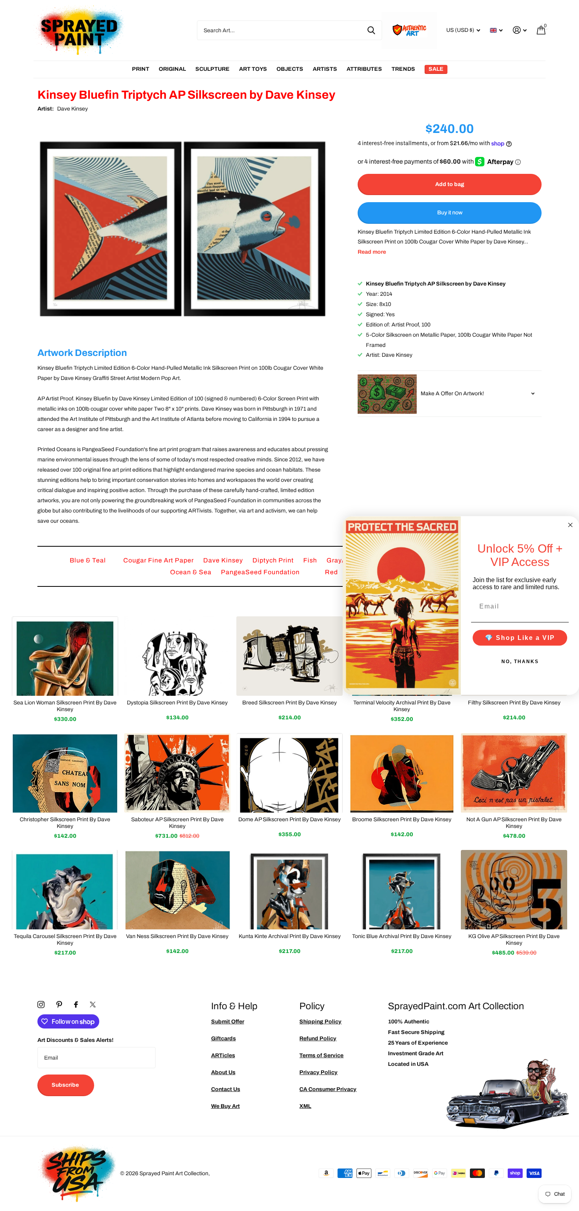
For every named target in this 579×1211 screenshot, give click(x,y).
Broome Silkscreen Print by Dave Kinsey (401, 819)
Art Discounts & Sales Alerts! (75, 1040)
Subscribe (66, 1085)
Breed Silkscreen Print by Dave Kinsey (289, 703)
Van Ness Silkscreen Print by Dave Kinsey (177, 936)
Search (371, 30)
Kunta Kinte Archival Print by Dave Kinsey (290, 936)
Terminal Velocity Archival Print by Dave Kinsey (402, 706)
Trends (403, 69)
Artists (325, 69)
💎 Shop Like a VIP (520, 637)
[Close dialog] (570, 524)
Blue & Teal (89, 560)
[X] (93, 1004)
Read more (372, 252)
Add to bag (449, 184)
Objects (290, 69)
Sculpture (212, 69)
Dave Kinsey (72, 109)
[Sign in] (519, 30)
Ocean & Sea (191, 572)
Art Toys (253, 69)
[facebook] (76, 1004)
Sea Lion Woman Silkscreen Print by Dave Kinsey (65, 706)
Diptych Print (273, 560)
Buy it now (449, 213)
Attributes (364, 69)
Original (172, 69)
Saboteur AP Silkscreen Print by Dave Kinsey (177, 823)
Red (332, 572)
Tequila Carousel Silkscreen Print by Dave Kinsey (65, 939)
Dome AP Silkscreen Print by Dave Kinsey (289, 819)
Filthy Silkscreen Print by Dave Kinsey (514, 703)
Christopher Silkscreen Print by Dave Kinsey (65, 823)
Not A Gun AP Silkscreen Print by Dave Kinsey (514, 823)
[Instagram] (41, 1004)
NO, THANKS (520, 661)
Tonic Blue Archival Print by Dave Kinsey (401, 936)
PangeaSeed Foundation (261, 572)
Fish (311, 560)
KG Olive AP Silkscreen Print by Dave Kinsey (514, 939)
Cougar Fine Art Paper (159, 560)
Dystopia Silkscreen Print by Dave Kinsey (177, 703)
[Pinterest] (59, 1004)
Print (140, 69)
